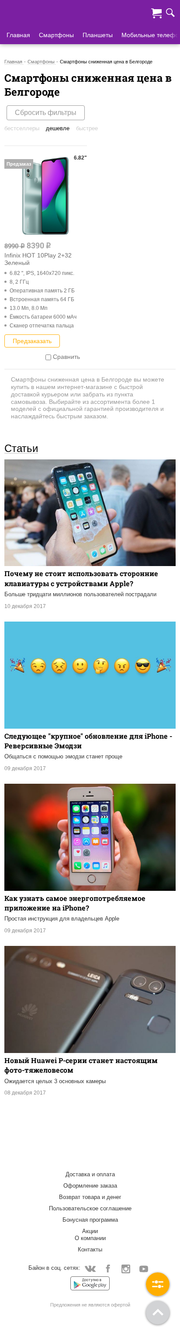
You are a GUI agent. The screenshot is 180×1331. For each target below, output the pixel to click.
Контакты (90, 1249)
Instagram (126, 1268)
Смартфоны (56, 34)
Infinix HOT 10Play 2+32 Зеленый (38, 259)
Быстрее (87, 128)
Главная (18, 34)
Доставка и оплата (90, 1174)
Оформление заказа (90, 1185)
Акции (90, 1231)
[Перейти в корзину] (156, 12)
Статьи (21, 448)
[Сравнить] (48, 356)
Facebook (108, 1268)
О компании (90, 1238)
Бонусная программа (90, 1219)
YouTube (144, 1268)
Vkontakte (90, 1268)
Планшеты (98, 34)
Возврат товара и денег (90, 1197)
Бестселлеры (21, 128)
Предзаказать (32, 340)
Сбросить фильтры (45, 112)
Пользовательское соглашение (90, 1208)
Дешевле (57, 128)
